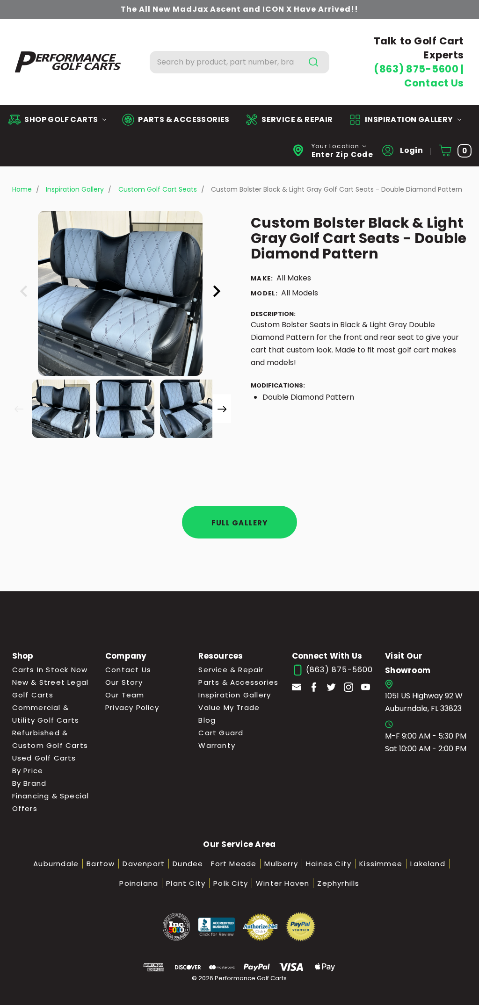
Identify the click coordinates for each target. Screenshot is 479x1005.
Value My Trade (229, 707)
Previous (18, 408)
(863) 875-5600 (417, 69)
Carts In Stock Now (50, 670)
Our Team (125, 695)
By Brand (29, 783)
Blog (207, 720)
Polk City (230, 883)
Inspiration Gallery (234, 695)
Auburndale (56, 864)
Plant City (185, 883)
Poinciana (138, 883)
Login (411, 150)
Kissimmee (380, 864)
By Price (28, 770)
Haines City (328, 864)
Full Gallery (239, 523)
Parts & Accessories (238, 682)
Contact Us (434, 83)
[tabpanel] (60, 408)
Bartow (101, 864)
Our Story (124, 682)
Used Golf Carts (44, 758)
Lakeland (427, 864)
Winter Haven (282, 883)
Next (221, 408)
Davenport (144, 864)
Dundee (188, 864)
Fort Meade (233, 864)
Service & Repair (230, 670)
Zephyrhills (338, 883)
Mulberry (281, 864)
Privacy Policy (132, 707)
